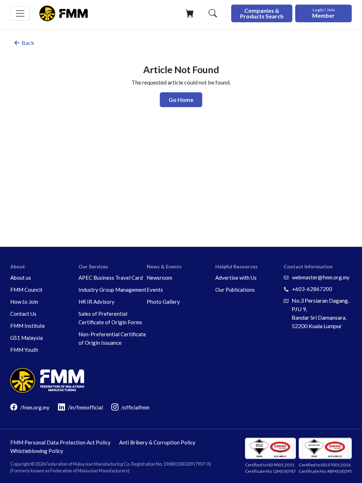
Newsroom (159, 277)
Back (28, 42)
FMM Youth (24, 350)
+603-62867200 (312, 289)
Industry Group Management (112, 289)
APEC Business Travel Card (110, 277)
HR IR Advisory (96, 301)
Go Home (181, 99)
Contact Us (23, 313)
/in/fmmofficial (85, 407)
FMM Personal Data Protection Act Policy (60, 442)
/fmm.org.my (34, 407)
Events (155, 289)
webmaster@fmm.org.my (321, 277)
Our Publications (235, 289)
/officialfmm (135, 407)
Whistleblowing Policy (36, 451)
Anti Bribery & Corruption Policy (157, 442)
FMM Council (26, 289)
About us (20, 277)
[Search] (213, 13)
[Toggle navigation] (20, 13)
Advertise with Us (236, 277)
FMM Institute (27, 325)
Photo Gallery (163, 301)
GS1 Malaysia (26, 337)
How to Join (24, 301)
